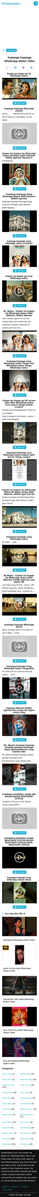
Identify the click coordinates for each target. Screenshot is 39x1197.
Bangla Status (7, 1079)
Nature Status (25, 1122)
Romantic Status (26, 1133)
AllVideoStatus (11, 3)
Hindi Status (6, 1098)
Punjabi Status (25, 1128)
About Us (5, 1187)
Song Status (11, 50)
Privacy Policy (7, 1190)
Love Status (6, 1109)
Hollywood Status (26, 1098)
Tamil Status (24, 1144)
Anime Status (7, 1074)
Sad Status (6, 1139)
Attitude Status (25, 1074)
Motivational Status (26, 1114)
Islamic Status (7, 1103)
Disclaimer (25, 1187)
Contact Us (15, 1187)
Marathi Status (7, 1114)
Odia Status (6, 1128)
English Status (25, 1085)
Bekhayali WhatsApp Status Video (19, 940)
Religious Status (8, 1133)
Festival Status (7, 1092)
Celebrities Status (8, 1085)
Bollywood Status (26, 1079)
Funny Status (24, 1092)
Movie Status (6, 1122)
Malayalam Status (26, 1109)
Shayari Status (25, 1139)
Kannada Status (25, 1103)
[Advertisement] (19, 27)
